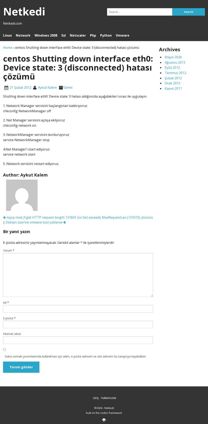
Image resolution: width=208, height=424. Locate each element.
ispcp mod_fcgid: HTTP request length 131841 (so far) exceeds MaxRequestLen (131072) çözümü (79, 217)
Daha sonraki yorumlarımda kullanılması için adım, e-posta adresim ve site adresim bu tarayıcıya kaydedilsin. (75, 356)
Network (23, 35)
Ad (6, 302)
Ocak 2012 (172, 83)
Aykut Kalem (47, 87)
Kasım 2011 (173, 88)
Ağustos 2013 (175, 62)
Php (93, 35)
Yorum (8, 250)
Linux (7, 35)
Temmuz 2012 (175, 73)
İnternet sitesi (12, 334)
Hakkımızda (108, 398)
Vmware (122, 35)
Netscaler (78, 35)
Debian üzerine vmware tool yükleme (34, 222)
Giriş (96, 398)
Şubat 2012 (173, 78)
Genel (68, 87)
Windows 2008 (46, 35)
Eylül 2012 (172, 67)
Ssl (63, 35)
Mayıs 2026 (173, 57)
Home (7, 47)
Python (106, 35)
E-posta (9, 318)
